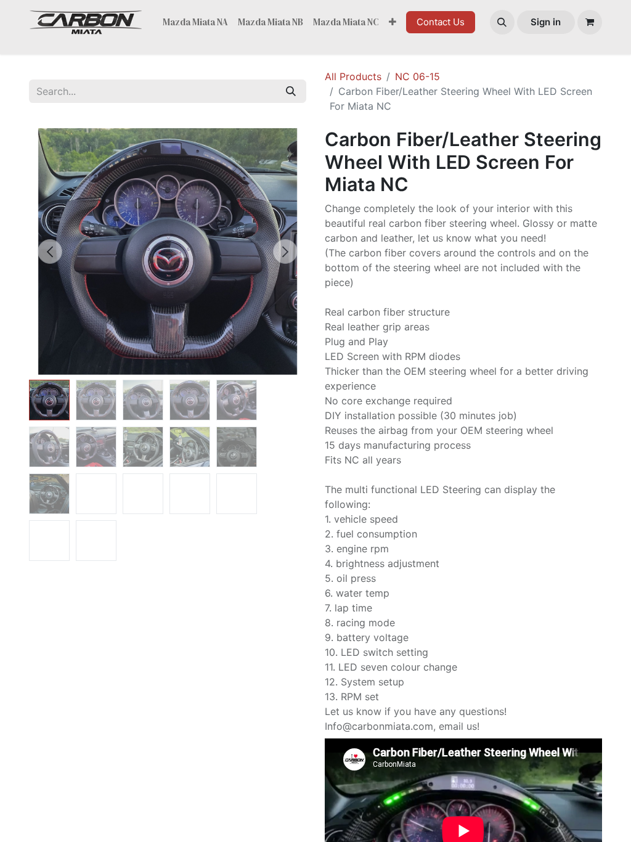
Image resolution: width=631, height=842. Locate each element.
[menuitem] (195, 22)
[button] (502, 22)
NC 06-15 (417, 76)
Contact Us (441, 22)
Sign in (546, 22)
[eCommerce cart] (589, 22)
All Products (353, 76)
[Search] (290, 91)
